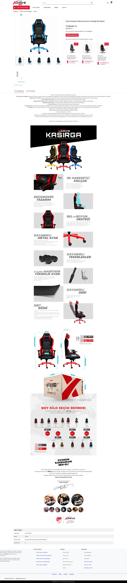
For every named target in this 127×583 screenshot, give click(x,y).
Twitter (60, 574)
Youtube (65, 574)
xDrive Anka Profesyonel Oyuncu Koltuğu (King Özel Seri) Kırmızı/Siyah (102, 58)
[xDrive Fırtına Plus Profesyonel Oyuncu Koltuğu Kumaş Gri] (72, 48)
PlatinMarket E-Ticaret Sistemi (59, 581)
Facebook (54, 574)
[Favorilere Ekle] (17, 72)
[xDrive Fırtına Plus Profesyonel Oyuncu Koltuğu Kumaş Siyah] (87, 48)
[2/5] (15, 85)
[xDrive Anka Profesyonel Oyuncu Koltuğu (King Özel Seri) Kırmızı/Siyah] (102, 48)
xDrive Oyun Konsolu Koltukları (43, 558)
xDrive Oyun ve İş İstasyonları (43, 561)
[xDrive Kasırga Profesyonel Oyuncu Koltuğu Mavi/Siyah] (38, 37)
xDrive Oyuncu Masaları (41, 564)
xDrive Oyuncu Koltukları (41, 552)
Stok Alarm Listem (88, 561)
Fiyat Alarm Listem (88, 567)
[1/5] (14, 85)
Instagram (71, 574)
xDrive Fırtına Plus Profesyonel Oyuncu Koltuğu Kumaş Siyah (87, 57)
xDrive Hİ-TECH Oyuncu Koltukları (44, 555)
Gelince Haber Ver (72, 35)
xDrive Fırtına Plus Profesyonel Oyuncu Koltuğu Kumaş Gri (71, 57)
